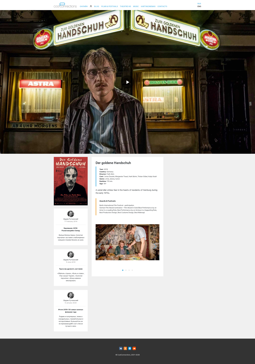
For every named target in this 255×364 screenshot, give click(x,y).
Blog (96, 6)
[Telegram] (130, 348)
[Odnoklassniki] (125, 348)
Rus (199, 4)
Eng (199, 6)
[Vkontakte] (121, 348)
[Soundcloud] (134, 348)
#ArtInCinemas (148, 6)
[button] (122, 270)
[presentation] (100, 246)
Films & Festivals (109, 6)
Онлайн (84, 6)
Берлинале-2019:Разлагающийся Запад (71, 229)
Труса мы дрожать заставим (70, 269)
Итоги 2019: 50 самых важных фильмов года (70, 311)
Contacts (162, 6)
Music (136, 6)
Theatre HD (125, 6)
